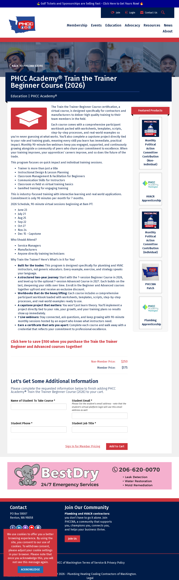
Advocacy (132, 25)
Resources (152, 25)
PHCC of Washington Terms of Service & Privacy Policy (90, 562)
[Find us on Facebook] (13, 527)
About (168, 31)
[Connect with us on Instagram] (25, 527)
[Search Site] (163, 12)
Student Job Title (83, 423)
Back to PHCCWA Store (27, 65)
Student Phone (20, 423)
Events (96, 25)
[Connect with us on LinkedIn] (19, 527)
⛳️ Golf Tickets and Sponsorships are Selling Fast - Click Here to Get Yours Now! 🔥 (90, 3)
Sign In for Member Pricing (82, 446)
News (168, 25)
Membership (77, 25)
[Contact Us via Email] (38, 527)
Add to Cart (116, 446)
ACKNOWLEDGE (30, 569)
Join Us (72, 538)
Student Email (81, 400)
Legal (90, 578)
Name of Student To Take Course (32, 400)
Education (113, 25)
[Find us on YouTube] (31, 527)
